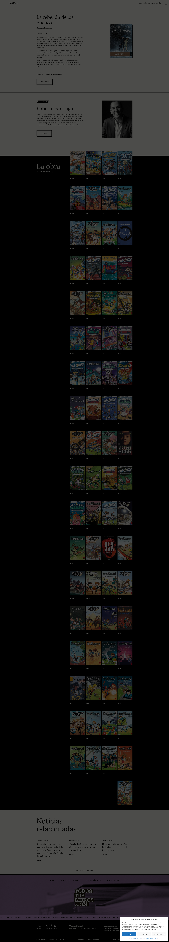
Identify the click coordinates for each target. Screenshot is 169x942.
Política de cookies (136, 938)
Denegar (144, 934)
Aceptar (129, 934)
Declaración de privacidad (149, 938)
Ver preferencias (159, 934)
